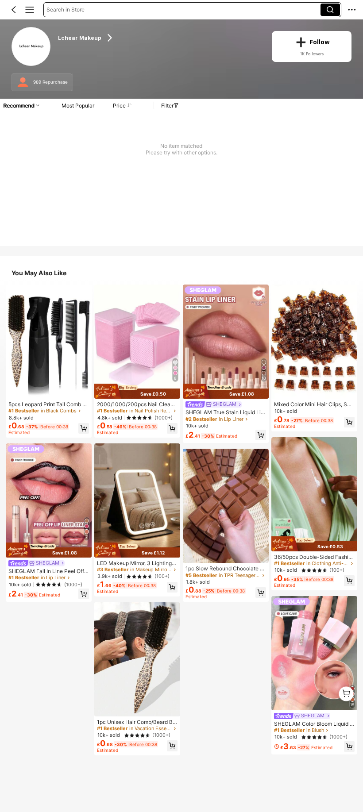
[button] (14, 9)
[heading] (159, 37)
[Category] (30, 9)
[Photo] (23, 82)
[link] (31, 46)
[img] (49, 550)
